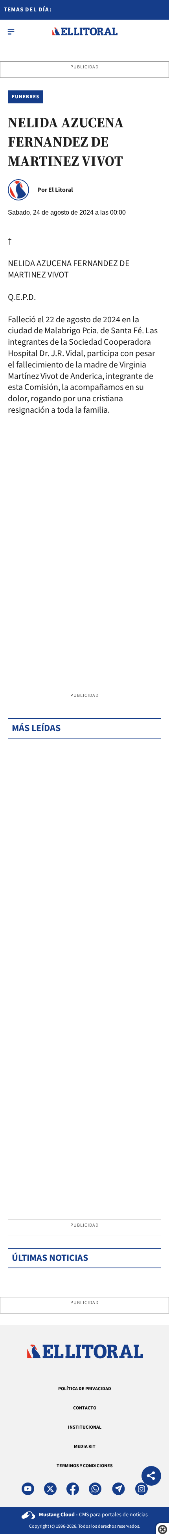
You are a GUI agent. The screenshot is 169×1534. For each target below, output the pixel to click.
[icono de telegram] (118, 1489)
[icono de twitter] (50, 1489)
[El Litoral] (85, 31)
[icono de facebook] (72, 1489)
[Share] (151, 1477)
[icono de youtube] (28, 1489)
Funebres (25, 96)
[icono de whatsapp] (95, 1489)
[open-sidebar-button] (11, 31)
